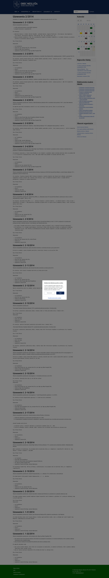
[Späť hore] (107, 575)
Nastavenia (49, 293)
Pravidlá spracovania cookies (54, 298)
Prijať (60, 293)
